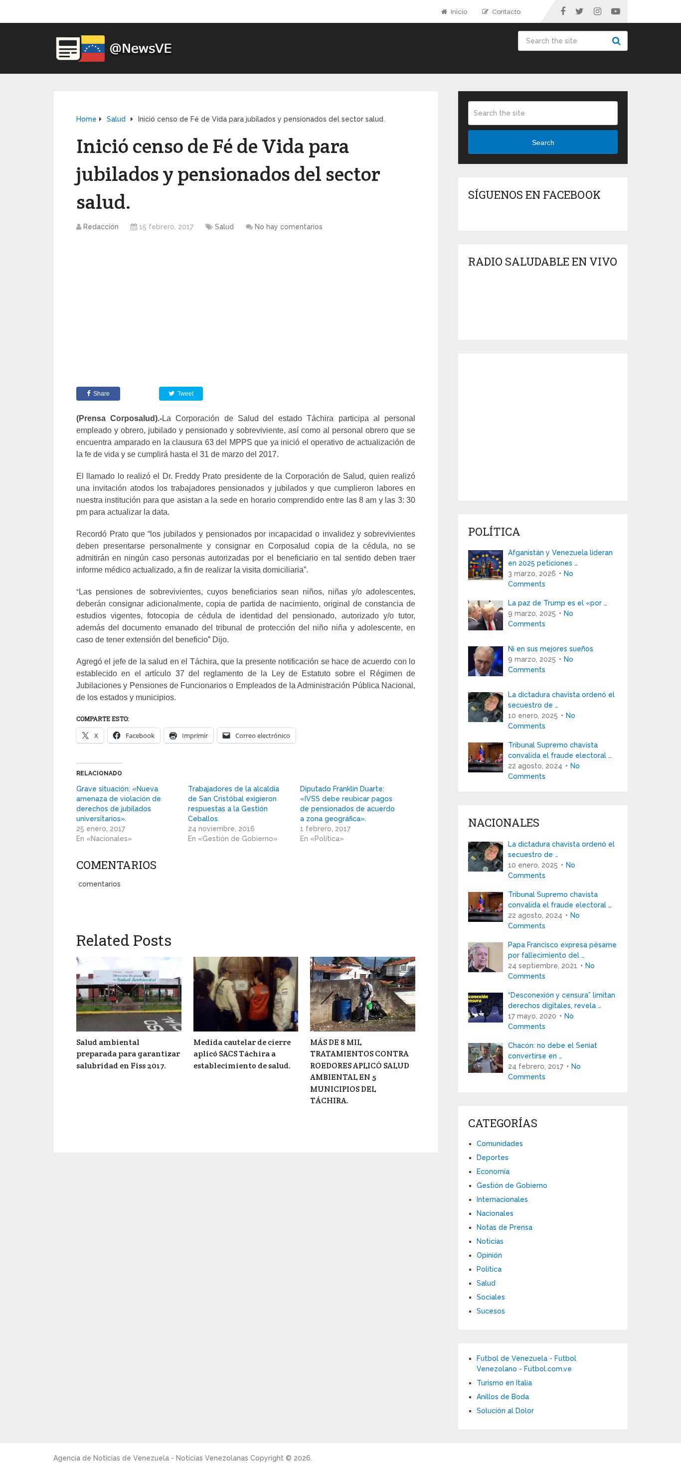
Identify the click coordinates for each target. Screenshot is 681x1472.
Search (618, 41)
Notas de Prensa (504, 1227)
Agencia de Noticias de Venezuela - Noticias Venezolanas (150, 1458)
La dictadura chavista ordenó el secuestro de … (561, 700)
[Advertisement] (245, 312)
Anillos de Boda (503, 1397)
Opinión (489, 1255)
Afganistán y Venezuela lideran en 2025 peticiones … (560, 558)
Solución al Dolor (505, 1411)
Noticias (490, 1241)
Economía (493, 1172)
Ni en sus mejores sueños (550, 649)
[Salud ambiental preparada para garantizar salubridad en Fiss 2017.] (128, 994)
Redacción (101, 227)
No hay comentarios (289, 227)
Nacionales (495, 1213)
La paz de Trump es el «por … (557, 603)
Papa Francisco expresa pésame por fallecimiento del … (562, 950)
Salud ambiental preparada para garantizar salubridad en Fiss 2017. (128, 1054)
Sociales (491, 1297)
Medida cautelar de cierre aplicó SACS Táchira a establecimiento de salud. (242, 1054)
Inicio (458, 11)
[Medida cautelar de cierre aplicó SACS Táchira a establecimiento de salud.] (246, 994)
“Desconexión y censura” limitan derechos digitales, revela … (561, 1000)
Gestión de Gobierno (512, 1185)
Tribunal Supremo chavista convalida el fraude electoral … (560, 750)
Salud (224, 227)
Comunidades (500, 1144)
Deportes (493, 1158)
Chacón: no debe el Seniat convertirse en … (552, 1050)
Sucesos (491, 1311)
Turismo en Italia (504, 1383)
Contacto (505, 11)
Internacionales (502, 1199)
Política (489, 1269)
